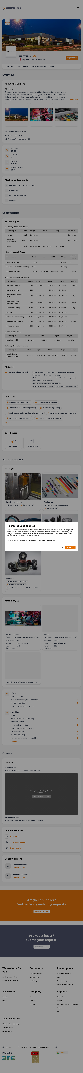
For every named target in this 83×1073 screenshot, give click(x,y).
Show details (50, 540)
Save (61, 547)
